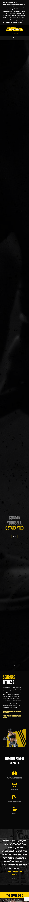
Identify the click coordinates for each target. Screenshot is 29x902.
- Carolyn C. (14, 874)
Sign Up (14, 536)
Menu (15, 37)
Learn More (6, 722)
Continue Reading (14, 871)
